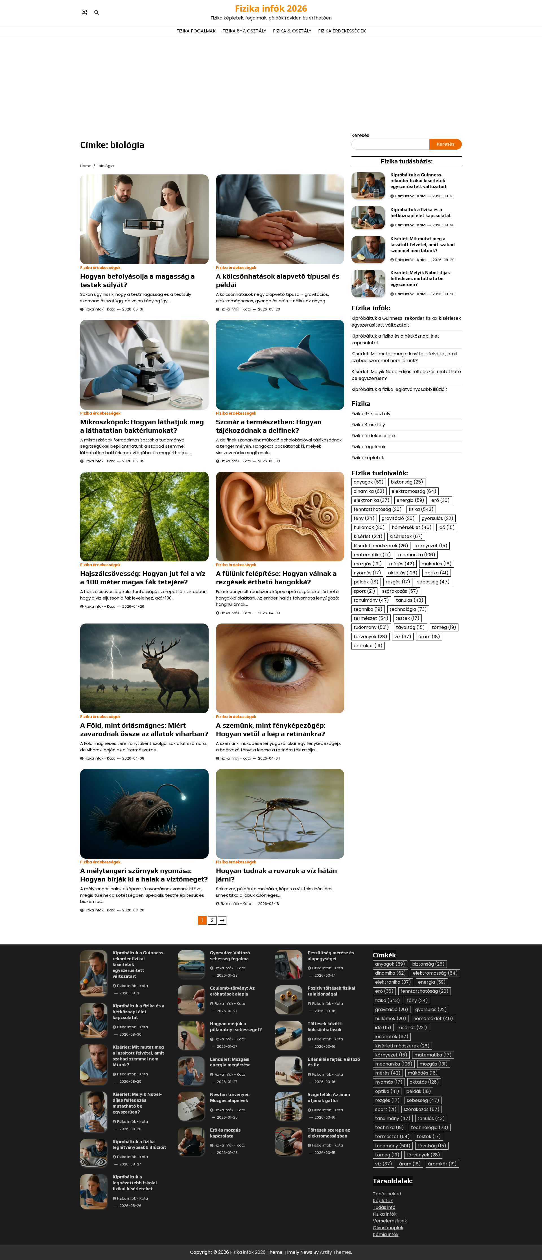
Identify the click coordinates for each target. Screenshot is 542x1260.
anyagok (369, 482)
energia (410, 500)
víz (402, 636)
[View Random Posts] (84, 12)
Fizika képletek (367, 457)
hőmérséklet (412, 527)
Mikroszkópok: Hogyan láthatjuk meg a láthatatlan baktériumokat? (142, 426)
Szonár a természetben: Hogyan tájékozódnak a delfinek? (269, 426)
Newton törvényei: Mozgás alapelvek (230, 1097)
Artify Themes (335, 1252)
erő (440, 500)
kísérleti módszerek (381, 545)
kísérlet (368, 536)
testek (407, 618)
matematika (372, 555)
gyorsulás (437, 518)
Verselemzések (390, 1221)
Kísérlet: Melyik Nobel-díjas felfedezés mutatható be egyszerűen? (420, 278)
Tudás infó (384, 1207)
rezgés (398, 582)
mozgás (368, 564)
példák (366, 582)
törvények (370, 636)
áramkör (368, 645)
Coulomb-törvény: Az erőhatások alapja (232, 991)
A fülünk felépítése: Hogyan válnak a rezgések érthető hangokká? (276, 577)
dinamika (369, 491)
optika (437, 573)
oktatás (403, 573)
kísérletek (406, 536)
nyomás (367, 573)
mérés (401, 564)
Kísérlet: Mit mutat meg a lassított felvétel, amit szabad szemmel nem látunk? (422, 244)
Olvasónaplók (388, 1227)
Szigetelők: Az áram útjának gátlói (329, 1097)
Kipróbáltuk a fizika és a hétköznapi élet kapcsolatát (420, 212)
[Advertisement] (271, 84)
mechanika (416, 555)
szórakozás (400, 591)
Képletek (383, 1200)
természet (371, 618)
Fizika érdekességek (342, 31)
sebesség (433, 582)
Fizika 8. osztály (292, 31)
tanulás (409, 600)
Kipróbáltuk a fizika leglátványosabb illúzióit (399, 389)
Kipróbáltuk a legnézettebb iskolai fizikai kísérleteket (135, 1182)
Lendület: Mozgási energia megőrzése (230, 1062)
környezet (431, 545)
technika (368, 609)
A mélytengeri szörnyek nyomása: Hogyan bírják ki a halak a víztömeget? (144, 875)
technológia (408, 609)
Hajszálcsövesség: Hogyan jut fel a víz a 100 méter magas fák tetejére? (143, 577)
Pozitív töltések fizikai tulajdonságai (331, 991)
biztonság (407, 482)
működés (436, 564)
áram (429, 636)
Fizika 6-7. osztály (244, 31)
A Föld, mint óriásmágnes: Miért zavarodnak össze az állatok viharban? (144, 729)
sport (364, 591)
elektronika (372, 500)
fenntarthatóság (378, 509)
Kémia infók (386, 1234)
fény (364, 518)
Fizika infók (385, 1214)
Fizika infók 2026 (271, 8)
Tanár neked (387, 1194)
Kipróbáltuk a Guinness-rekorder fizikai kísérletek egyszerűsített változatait (418, 180)
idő (447, 527)
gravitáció (398, 518)
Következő (222, 920)
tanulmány (371, 600)
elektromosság (414, 491)
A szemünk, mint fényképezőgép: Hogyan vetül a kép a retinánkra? (270, 729)
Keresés (360, 135)
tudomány (371, 627)
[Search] (96, 12)
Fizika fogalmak (196, 31)
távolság (410, 627)
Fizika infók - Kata (100, 309)
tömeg (444, 627)
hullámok (369, 527)
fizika (421, 509)
